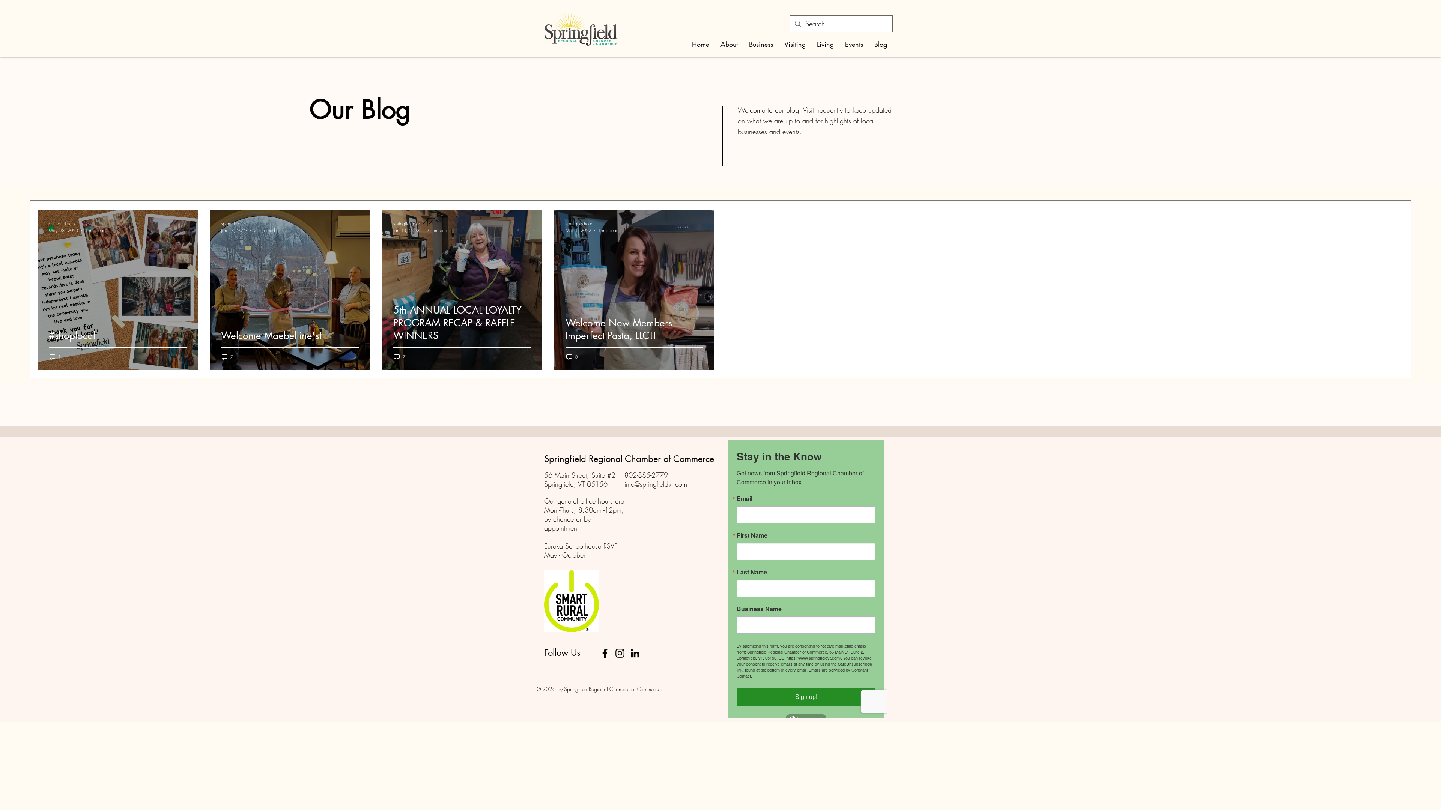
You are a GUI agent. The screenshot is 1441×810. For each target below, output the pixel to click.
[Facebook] (605, 653)
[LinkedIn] (635, 653)
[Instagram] (620, 653)
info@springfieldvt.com (655, 484)
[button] (729, 44)
